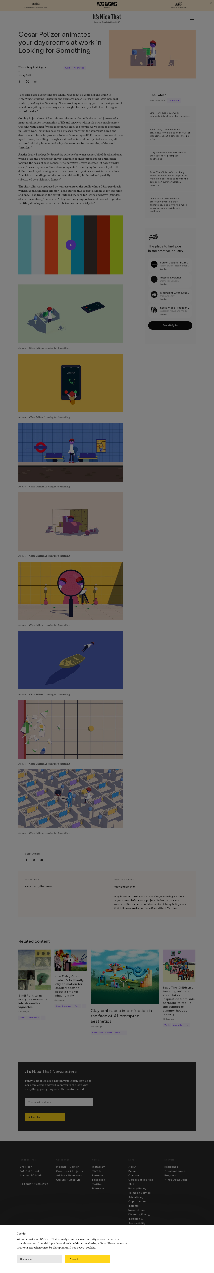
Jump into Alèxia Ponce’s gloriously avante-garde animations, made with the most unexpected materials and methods (168, 204)
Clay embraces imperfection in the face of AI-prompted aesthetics (168, 155)
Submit (133, 1171)
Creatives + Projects (69, 1171)
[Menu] (192, 18)
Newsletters (136, 1210)
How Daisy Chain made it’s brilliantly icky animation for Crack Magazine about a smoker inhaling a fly (170, 134)
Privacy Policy (137, 1188)
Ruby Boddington (37, 67)
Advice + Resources (69, 1175)
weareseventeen (68, 186)
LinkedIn (97, 1175)
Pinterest (98, 1188)
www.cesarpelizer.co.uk (38, 886)
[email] (35, 81)
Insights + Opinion (67, 1166)
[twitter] (27, 81)
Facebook (98, 1179)
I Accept (73, 1259)
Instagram (98, 1166)
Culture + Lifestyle (68, 1179)
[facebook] (19, 81)
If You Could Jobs (176, 1179)
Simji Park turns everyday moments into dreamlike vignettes (170, 114)
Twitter (97, 1184)
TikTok (96, 1171)
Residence (171, 1166)
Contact (133, 1175)
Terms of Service (139, 1192)
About (132, 1166)
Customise (26, 1259)
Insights (133, 1205)
